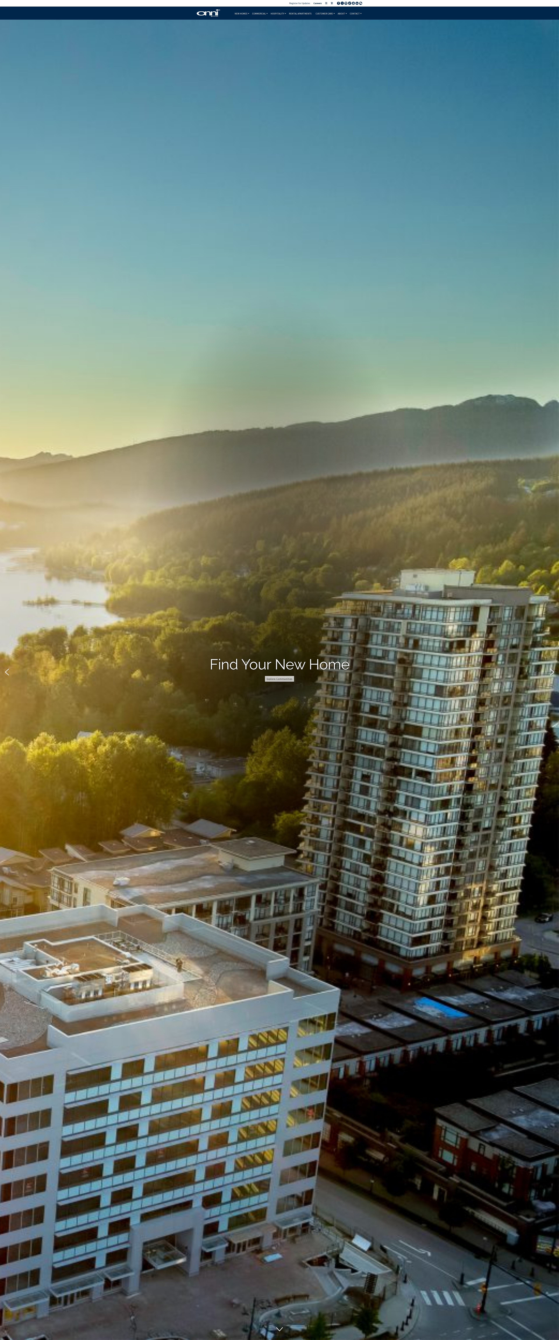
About (341, 13)
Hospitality (278, 13)
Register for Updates (299, 3)
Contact (355, 13)
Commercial (259, 13)
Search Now (279, 687)
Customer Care (324, 13)
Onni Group (208, 13)
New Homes (241, 13)
